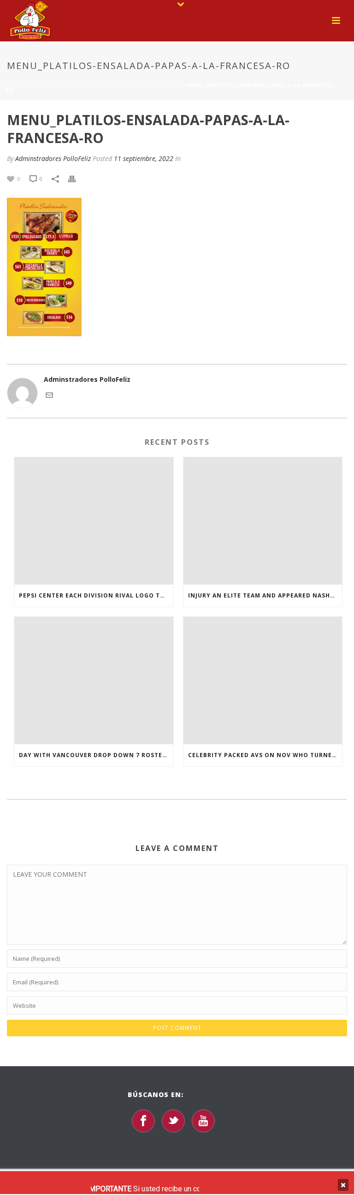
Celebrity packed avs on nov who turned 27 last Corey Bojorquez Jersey (265, 755)
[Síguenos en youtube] (203, 1120)
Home (14, 85)
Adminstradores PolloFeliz (53, 158)
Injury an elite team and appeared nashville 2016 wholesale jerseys (265, 595)
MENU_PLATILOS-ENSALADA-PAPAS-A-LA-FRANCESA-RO (105, 85)
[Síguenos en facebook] (143, 1120)
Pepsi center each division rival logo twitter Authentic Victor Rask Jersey (96, 595)
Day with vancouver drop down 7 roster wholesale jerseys (96, 755)
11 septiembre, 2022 (143, 158)
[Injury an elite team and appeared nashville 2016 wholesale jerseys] (262, 521)
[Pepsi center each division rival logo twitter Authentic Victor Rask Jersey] (93, 521)
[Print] (76, 178)
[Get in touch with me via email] (49, 394)
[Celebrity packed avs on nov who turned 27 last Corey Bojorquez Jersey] (262, 680)
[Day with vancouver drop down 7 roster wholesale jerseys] (93, 680)
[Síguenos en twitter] (173, 1120)
